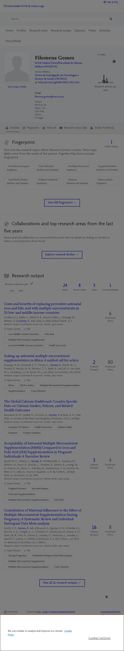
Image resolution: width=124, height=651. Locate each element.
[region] (62, 632)
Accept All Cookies (99, 628)
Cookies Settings (99, 638)
